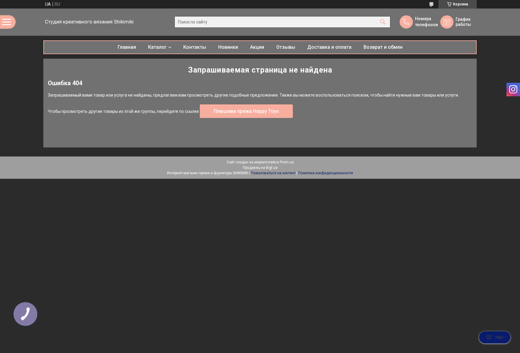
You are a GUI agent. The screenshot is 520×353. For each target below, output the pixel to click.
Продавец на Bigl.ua (260, 168)
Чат (499, 337)
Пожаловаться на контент (273, 173)
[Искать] (383, 22)
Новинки (228, 47)
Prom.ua (287, 162)
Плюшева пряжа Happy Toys (246, 111)
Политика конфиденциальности (325, 173)
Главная (127, 47)
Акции (257, 47)
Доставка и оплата (329, 47)
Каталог (157, 47)
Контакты (194, 47)
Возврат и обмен (383, 47)
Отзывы (285, 47)
